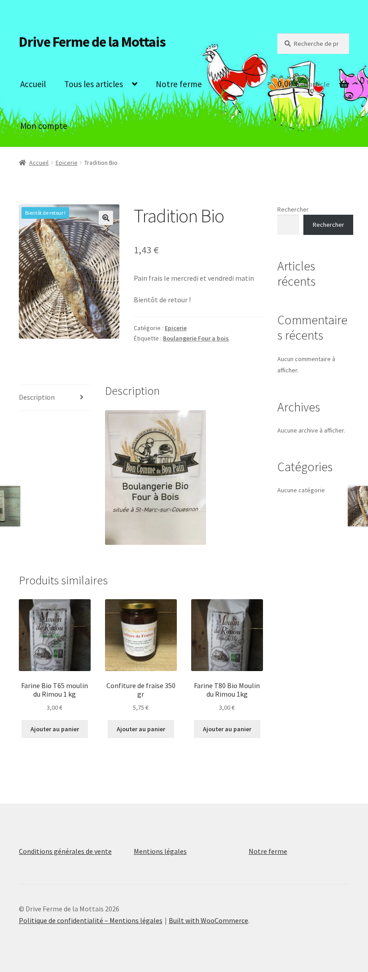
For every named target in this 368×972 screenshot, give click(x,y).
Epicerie (67, 163)
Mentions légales (160, 851)
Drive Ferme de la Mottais (92, 42)
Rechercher (293, 209)
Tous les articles (93, 84)
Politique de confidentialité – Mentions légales (90, 920)
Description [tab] (37, 397)
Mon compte (43, 125)
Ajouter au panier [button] (55, 729)
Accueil (33, 84)
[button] (106, 218)
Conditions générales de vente (65, 851)
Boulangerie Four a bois (196, 338)
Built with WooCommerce (208, 920)
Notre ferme (179, 84)
